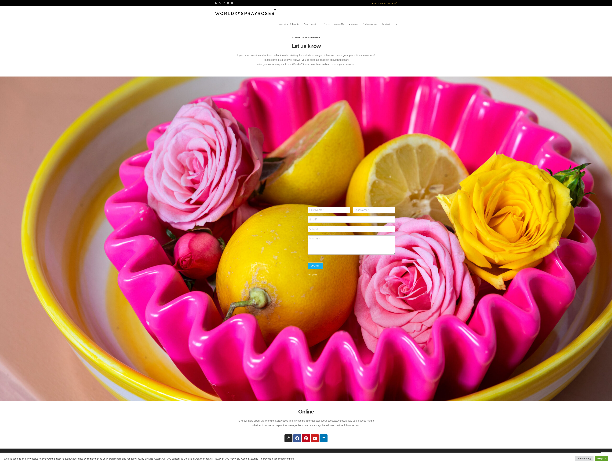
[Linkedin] (324, 438)
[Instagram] (288, 438)
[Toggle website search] (395, 24)
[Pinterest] (306, 438)
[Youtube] (315, 438)
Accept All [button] (601, 458)
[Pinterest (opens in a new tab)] (220, 3)
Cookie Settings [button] (584, 458)
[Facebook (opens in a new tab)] (216, 3)
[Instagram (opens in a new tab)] (224, 3)
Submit (315, 265)
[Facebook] (297, 438)
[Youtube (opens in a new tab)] (232, 3)
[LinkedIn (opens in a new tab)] (228, 3)
